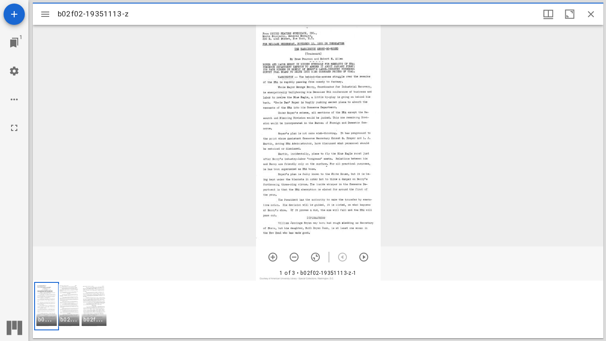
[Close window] (591, 14)
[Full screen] (14, 128)
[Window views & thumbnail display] (548, 14)
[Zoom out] (294, 257)
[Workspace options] (14, 99)
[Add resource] (14, 14)
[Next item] (363, 257)
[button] (46, 306)
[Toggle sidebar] (45, 14)
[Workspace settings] (14, 71)
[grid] (318, 309)
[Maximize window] (569, 14)
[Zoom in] (272, 257)
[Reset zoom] (315, 257)
